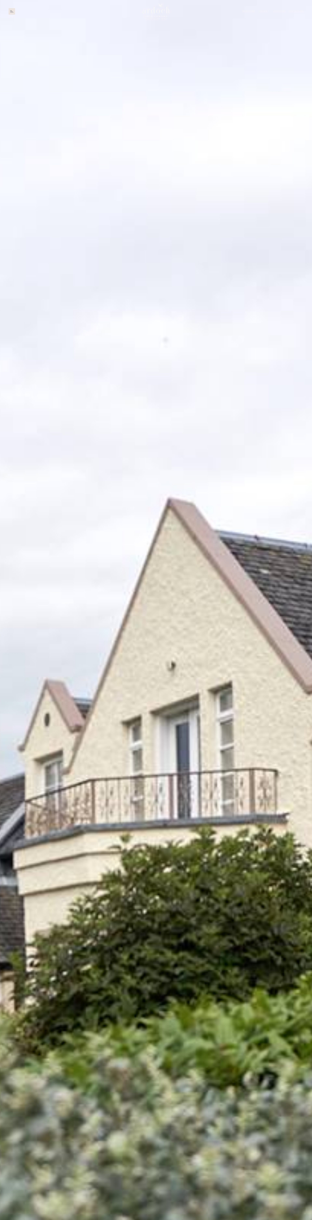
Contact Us (295, 11)
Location (279, 11)
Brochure (249, 11)
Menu (12, 11)
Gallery (264, 11)
